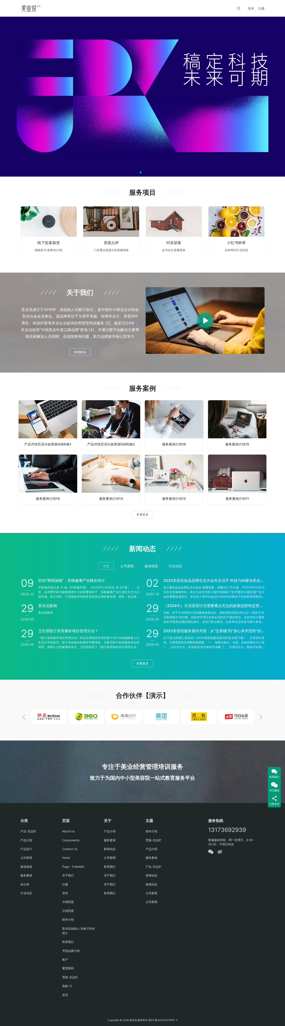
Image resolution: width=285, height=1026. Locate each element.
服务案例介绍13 (111, 498)
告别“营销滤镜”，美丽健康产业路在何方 (71, 580)
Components (70, 840)
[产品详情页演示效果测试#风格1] (48, 425)
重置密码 (68, 968)
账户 (65, 959)
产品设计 (26, 849)
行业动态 (26, 893)
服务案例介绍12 (174, 498)
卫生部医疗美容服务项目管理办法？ (68, 631)
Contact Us (69, 849)
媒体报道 (26, 866)
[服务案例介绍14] (48, 479)
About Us (68, 831)
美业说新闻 (47, 605)
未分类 (24, 884)
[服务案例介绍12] (174, 479)
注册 (261, 8)
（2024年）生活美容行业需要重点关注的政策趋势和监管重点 (214, 605)
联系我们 (68, 942)
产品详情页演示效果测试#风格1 (47, 444)
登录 (251, 8)
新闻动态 (110, 849)
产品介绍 (26, 840)
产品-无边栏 (28, 831)
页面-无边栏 (70, 977)
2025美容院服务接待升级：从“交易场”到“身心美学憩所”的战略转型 (214, 631)
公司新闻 (26, 857)
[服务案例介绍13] (111, 479)
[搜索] (239, 8)
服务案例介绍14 (48, 498)
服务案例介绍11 (237, 498)
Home (66, 857)
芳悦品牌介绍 (71, 950)
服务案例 (26, 875)
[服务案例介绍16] (174, 425)
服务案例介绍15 (237, 444)
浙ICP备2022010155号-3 (163, 1020)
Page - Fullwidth (73, 866)
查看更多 (80, 352)
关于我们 (68, 875)
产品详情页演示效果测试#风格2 (111, 444)
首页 (65, 995)
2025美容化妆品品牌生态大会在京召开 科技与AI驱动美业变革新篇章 (214, 580)
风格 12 (67, 986)
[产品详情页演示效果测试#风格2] (111, 425)
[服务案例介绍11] (237, 479)
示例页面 (68, 902)
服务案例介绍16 (174, 444)
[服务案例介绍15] (237, 425)
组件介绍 (68, 919)
